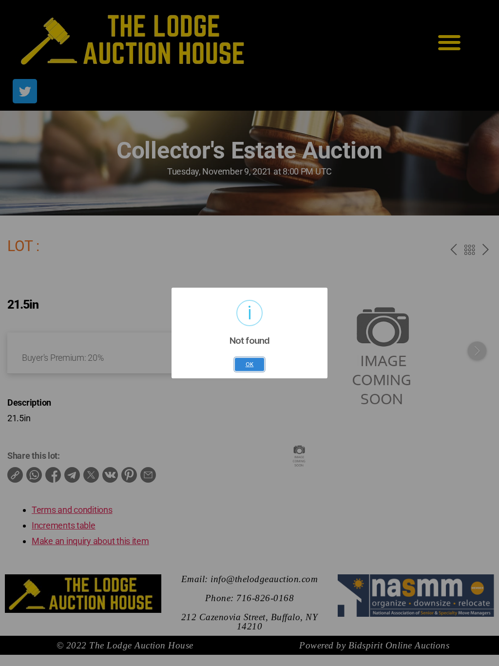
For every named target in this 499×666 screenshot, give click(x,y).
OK (250, 364)
